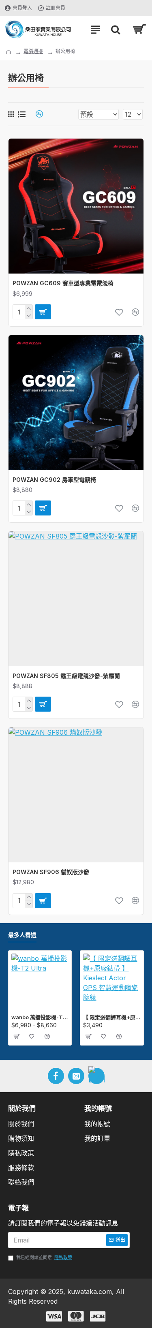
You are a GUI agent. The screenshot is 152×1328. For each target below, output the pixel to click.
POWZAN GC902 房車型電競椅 (54, 479)
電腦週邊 (33, 51)
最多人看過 (22, 934)
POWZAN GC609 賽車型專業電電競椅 (63, 283)
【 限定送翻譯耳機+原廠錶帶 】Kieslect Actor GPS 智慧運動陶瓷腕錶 (111, 1017)
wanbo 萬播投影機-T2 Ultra (40, 1017)
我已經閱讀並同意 (44, 1257)
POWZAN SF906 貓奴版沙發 (51, 871)
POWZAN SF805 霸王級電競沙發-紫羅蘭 (66, 675)
